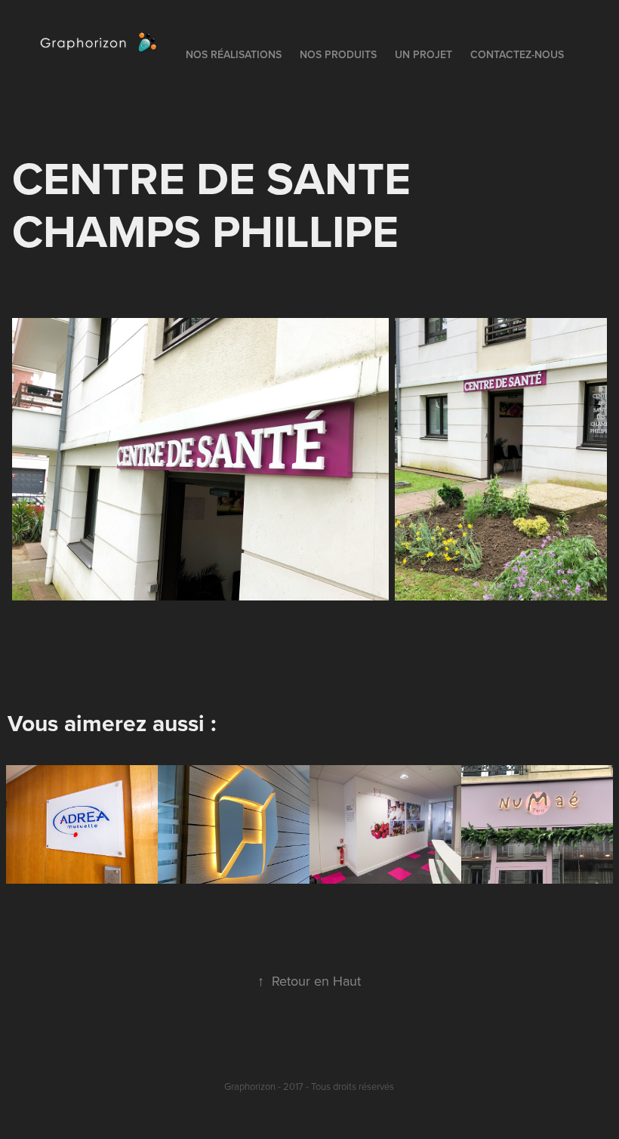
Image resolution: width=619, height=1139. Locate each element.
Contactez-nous (517, 54)
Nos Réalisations (234, 54)
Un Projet (423, 54)
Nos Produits (338, 54)
